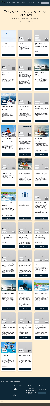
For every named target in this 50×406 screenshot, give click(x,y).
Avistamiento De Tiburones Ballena (7, 172)
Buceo (20, 72)
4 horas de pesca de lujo (40, 73)
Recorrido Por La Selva (25, 172)
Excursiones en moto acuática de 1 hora (7, 139)
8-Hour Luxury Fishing (8, 264)
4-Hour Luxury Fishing (8, 293)
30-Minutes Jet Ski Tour (25, 355)
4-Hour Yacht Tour (23, 236)
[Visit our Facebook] (39, 389)
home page (30, 21)
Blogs (28, 2)
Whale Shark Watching (41, 236)
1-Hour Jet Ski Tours (24, 326)
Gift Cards (21, 202)
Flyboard (37, 106)
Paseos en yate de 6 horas (40, 44)
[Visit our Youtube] (45, 389)
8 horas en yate (23, 43)
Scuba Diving (22, 293)
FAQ (14, 394)
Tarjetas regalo (6, 43)
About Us (24, 2)
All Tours (15, 390)
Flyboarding (38, 264)
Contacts (15, 395)
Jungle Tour (5, 326)
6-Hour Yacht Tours (7, 236)
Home (8, 2)
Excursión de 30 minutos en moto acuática (40, 140)
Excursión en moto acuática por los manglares (7, 204)
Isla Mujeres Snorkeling (41, 326)
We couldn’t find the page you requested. (11, 381)
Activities (15, 389)
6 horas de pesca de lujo (24, 107)
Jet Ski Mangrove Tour (41, 293)
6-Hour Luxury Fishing (25, 264)
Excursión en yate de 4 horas (8, 73)
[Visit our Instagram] (43, 389)
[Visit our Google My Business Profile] (41, 389)
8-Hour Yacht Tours (40, 202)
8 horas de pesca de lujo (7, 107)
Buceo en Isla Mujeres (41, 172)
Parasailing (21, 138)
